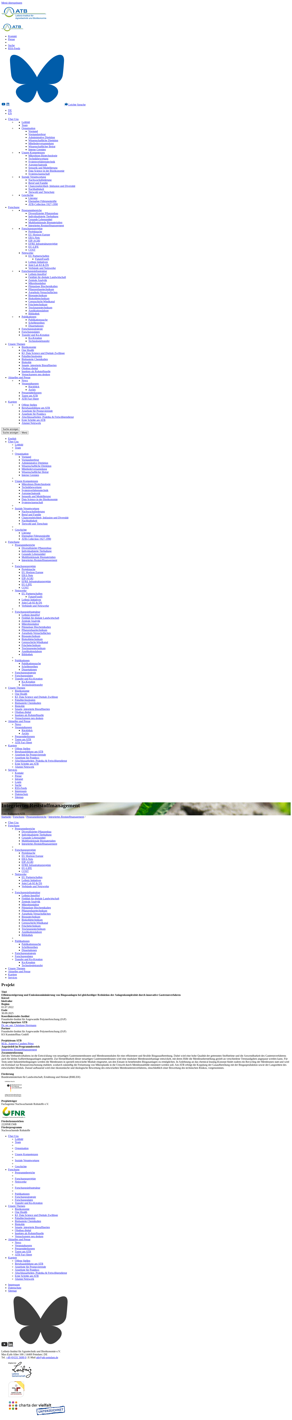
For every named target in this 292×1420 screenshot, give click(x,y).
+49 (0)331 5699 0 (16, 1357)
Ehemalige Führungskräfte (42, 201)
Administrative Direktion (41, 137)
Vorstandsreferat (37, 134)
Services (12, 769)
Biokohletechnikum (38, 298)
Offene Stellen (29, 404)
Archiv (32, 389)
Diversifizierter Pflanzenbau (43, 213)
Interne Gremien (37, 149)
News (25, 380)
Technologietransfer (39, 341)
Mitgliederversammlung (41, 143)
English (12, 438)
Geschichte (27, 195)
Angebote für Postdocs (34, 413)
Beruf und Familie (38, 183)
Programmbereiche (32, 210)
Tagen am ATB (30, 395)
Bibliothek (34, 313)
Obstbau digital (30, 368)
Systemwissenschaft (39, 173)
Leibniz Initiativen (38, 262)
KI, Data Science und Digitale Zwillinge (43, 353)
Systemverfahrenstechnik (41, 161)
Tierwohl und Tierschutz (41, 192)
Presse (11, 39)
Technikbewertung (38, 158)
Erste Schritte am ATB (33, 420)
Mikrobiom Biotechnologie (42, 155)
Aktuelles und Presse (19, 377)
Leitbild (26, 122)
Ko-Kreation (35, 338)
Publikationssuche (38, 319)
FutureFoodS (42, 258)
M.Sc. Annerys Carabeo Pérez (17, 1043)
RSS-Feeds (14, 48)
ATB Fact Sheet (30, 398)
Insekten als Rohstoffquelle (36, 371)
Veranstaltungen (30, 383)
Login (18, 782)
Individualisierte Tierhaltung (43, 216)
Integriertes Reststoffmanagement (46, 225)
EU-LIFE (33, 246)
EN (10, 113)
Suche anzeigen (10, 429)
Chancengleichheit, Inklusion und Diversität (51, 186)
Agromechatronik (37, 164)
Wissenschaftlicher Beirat (41, 146)
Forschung (13, 207)
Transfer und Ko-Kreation (35, 334)
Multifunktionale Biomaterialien (45, 222)
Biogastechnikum (37, 295)
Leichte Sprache (77, 104)
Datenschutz (21, 794)
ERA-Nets (34, 237)
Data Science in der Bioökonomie (46, 170)
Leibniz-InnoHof (37, 274)
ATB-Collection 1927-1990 (43, 204)
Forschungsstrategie (32, 328)
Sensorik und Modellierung (42, 167)
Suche (11, 45)
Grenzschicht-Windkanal (41, 301)
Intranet (19, 779)
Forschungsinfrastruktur (34, 271)
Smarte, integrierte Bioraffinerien (39, 365)
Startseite (6, 816)
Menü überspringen (11, 2)
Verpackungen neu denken (36, 374)
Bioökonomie (29, 347)
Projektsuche (35, 231)
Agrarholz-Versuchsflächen (42, 292)
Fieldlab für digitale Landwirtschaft (47, 277)
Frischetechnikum (37, 304)
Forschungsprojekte (32, 228)
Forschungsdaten (31, 331)
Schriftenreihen (36, 322)
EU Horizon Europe (39, 234)
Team (25, 125)
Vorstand (33, 131)
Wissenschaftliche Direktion (43, 140)
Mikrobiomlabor (37, 283)
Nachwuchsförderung (40, 179)
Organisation (28, 128)
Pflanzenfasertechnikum (41, 289)
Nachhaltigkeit (36, 189)
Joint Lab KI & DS (38, 265)
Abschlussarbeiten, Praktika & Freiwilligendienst (48, 417)
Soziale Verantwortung (34, 176)
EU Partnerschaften (38, 255)
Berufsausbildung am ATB (36, 407)
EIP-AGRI (34, 240)
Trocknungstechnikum (40, 307)
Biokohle (26, 362)
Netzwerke (27, 252)
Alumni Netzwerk (31, 423)
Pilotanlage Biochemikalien (43, 286)
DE (10, 110)
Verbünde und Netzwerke (42, 268)
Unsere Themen (16, 344)
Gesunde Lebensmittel (40, 219)
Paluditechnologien (32, 356)
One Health (28, 350)
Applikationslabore (38, 310)
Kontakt (12, 36)
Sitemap (19, 797)
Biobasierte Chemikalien (35, 359)
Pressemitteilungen (32, 392)
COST (31, 249)
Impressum (21, 791)
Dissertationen (36, 325)
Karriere (12, 401)
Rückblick (33, 386)
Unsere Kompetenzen (33, 152)
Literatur (33, 198)
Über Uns (13, 119)
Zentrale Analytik (37, 280)
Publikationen (29, 316)
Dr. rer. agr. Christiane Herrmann (18, 1025)
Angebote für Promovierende (37, 410)
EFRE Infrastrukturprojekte (43, 243)
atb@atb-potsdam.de (47, 1357)
